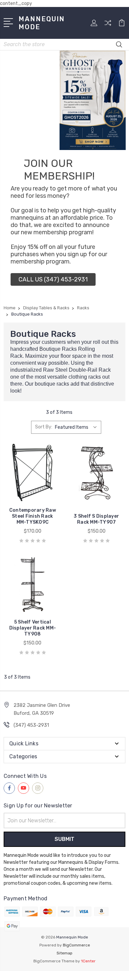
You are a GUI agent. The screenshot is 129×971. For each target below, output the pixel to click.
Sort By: (43, 427)
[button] (53, 279)
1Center (88, 961)
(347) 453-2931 (31, 725)
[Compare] (107, 25)
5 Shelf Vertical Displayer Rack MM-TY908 (32, 628)
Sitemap (64, 953)
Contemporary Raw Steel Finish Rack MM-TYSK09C (32, 516)
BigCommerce (76, 945)
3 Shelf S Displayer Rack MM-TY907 (96, 519)
